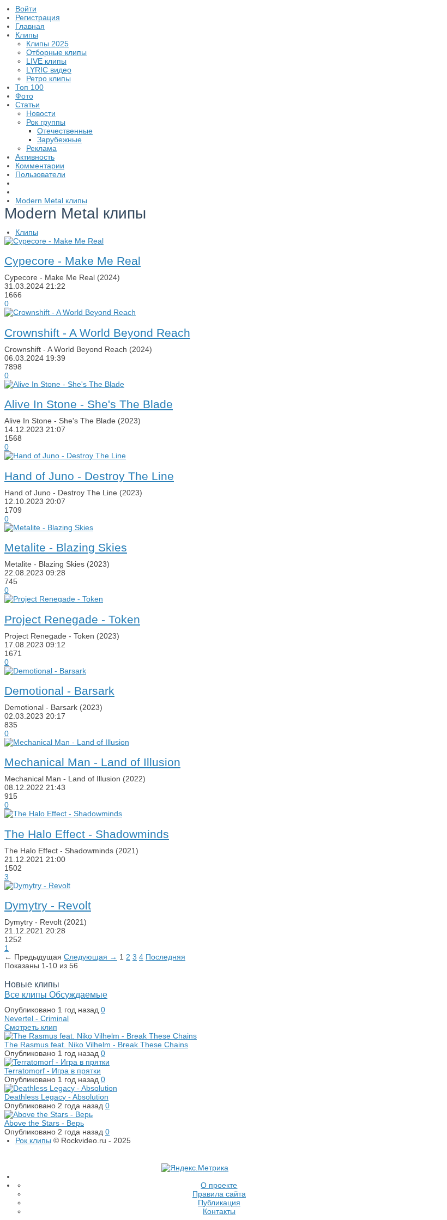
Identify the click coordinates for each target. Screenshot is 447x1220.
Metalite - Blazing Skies (65, 547)
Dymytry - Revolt (47, 905)
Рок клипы (33, 1140)
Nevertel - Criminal (36, 1018)
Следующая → (90, 956)
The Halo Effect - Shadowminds (86, 834)
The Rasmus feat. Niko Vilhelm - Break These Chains (96, 1044)
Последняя (165, 956)
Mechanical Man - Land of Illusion (92, 762)
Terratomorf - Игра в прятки (52, 1070)
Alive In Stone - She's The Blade (88, 404)
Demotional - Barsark (59, 690)
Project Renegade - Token (72, 619)
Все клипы (26, 994)
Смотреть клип (30, 1027)
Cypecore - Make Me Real (72, 260)
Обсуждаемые (78, 994)
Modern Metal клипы (51, 200)
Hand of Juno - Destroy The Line (89, 476)
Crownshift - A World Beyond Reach (97, 332)
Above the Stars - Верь (44, 1123)
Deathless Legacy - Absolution (56, 1096)
